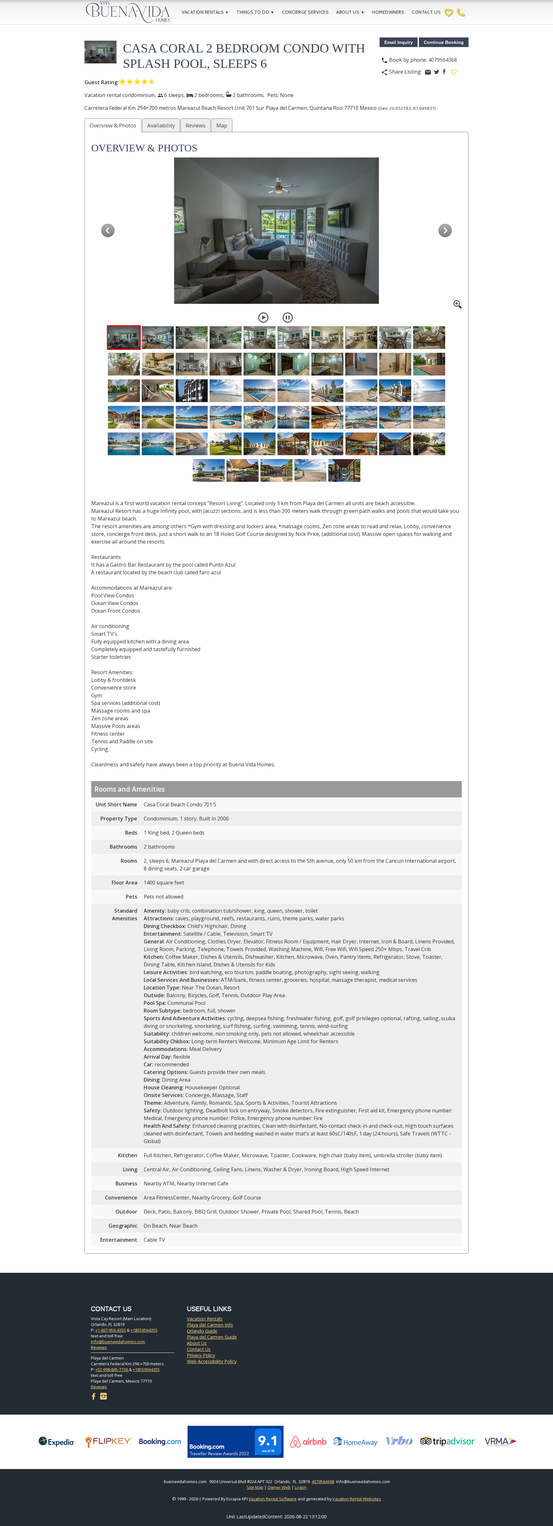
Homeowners (388, 12)
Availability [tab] (161, 125)
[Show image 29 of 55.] (395, 390)
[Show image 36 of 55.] (293, 417)
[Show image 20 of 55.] (429, 364)
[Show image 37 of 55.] (327, 417)
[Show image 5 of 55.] (259, 337)
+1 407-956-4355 (110, 1330)
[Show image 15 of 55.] (259, 364)
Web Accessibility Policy (211, 1361)
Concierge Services (305, 12)
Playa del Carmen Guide (212, 1337)
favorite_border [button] (453, 72)
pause (288, 317)
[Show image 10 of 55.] (429, 337)
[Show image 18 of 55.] (361, 364)
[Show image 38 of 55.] (361, 417)
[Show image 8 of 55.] (361, 337)
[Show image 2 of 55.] (158, 337)
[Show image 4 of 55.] (226, 337)
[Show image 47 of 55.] (327, 444)
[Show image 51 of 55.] (209, 470)
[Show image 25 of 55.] (259, 390)
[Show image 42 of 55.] (158, 444)
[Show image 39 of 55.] (395, 417)
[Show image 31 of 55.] (124, 417)
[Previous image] (107, 230)
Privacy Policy (201, 1355)
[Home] (132, 12)
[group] (276, 233)
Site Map (255, 1487)
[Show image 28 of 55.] (361, 390)
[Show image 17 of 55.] (327, 364)
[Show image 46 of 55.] (293, 444)
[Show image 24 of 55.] (226, 390)
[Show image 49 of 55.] (395, 444)
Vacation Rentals (205, 12)
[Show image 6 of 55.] (293, 337)
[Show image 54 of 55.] (310, 470)
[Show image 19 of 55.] (395, 364)
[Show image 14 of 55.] (226, 364)
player (263, 317)
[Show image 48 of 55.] (361, 444)
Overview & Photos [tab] (113, 125)
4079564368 (442, 59)
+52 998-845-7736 (112, 1369)
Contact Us (426, 12)
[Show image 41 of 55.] (124, 444)
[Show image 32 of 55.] (158, 417)
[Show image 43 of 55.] (192, 444)
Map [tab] (221, 125)
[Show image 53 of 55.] (276, 470)
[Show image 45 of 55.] (259, 444)
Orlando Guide (202, 1331)
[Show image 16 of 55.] (293, 364)
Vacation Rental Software (273, 1499)
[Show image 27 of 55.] (327, 390)
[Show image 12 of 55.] (158, 364)
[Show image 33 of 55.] (192, 417)
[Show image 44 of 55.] (226, 444)
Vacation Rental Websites (357, 1499)
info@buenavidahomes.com (118, 1341)
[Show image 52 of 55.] (243, 470)
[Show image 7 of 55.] (327, 337)
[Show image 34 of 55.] (226, 417)
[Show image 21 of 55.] (124, 390)
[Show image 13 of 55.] (192, 364)
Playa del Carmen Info (210, 1325)
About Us (350, 12)
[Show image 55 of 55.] (344, 470)
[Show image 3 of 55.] (192, 337)
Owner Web (279, 1487)
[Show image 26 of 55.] (293, 390)
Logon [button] (301, 1487)
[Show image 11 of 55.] (124, 364)
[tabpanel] (276, 694)
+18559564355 (144, 1330)
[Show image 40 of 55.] (429, 417)
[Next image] (445, 230)
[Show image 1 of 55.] (124, 337)
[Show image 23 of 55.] (192, 390)
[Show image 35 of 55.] (259, 417)
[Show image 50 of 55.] (429, 444)
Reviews (99, 1347)
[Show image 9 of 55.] (395, 337)
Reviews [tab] (195, 125)
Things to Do (255, 12)
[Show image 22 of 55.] (158, 390)
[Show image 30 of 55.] (429, 390)
